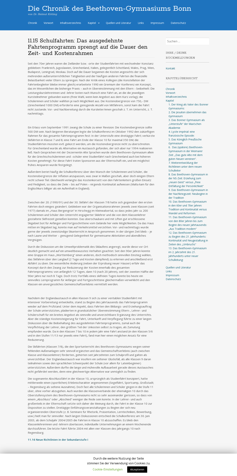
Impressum (157, 23)
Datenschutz (178, 23)
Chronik (32, 23)
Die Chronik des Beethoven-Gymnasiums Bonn (109, 8)
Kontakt (170, 68)
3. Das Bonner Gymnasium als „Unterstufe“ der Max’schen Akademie (186, 123)
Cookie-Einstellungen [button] (108, 469)
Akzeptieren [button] (137, 469)
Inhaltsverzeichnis (70, 23)
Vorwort (48, 23)
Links (141, 23)
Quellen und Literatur (118, 23)
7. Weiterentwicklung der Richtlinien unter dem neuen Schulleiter (185, 166)
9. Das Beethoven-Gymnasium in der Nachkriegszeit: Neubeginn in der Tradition (188, 193)
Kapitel (92, 23)
